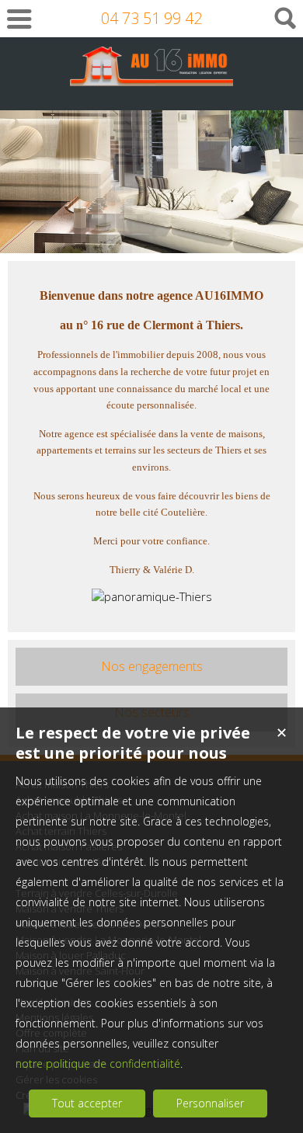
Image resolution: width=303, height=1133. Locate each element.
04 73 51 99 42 (151, 18)
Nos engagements (152, 666)
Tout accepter (87, 1103)
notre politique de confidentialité (98, 1063)
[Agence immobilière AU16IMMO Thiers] (151, 79)
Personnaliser (210, 1103)
